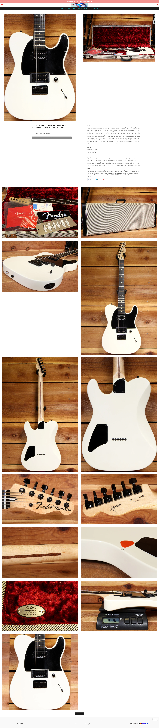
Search (84, 720)
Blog (73, 8)
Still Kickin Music (76, 724)
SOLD (51, 137)
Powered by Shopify (85, 724)
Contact (79, 8)
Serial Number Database (67, 720)
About (86, 8)
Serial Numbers (94, 8)
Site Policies (93, 720)
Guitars (67, 8)
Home (61, 8)
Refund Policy (103, 720)
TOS (111, 720)
